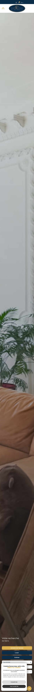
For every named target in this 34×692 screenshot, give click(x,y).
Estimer (17, 657)
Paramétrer (14, 682)
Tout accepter (14, 686)
